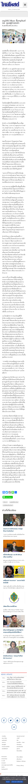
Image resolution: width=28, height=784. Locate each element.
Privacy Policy (20, 765)
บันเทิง (3, 767)
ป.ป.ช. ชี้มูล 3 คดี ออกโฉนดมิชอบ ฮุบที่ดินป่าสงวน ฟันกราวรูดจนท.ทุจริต (15, 678)
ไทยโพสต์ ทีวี (4, 769)
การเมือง (4, 736)
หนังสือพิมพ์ (5, 749)
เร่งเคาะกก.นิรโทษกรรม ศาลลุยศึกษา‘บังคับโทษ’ (13, 530)
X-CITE (3, 761)
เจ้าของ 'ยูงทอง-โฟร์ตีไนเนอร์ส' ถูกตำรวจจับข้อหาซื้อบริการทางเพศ (16, 687)
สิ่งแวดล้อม (19, 751)
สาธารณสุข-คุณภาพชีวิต (7, 765)
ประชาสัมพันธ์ (20, 746)
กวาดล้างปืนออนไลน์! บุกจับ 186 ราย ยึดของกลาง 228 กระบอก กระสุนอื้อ (16, 691)
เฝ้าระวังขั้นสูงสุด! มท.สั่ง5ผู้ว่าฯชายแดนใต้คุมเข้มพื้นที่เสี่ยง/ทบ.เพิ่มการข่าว (13, 632)
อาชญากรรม (4, 759)
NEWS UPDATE (6, 674)
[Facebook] (3, 720)
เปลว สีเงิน (4, 738)
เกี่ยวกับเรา (19, 759)
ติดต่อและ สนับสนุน (21, 761)
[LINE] (14, 727)
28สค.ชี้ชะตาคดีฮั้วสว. (10, 606)
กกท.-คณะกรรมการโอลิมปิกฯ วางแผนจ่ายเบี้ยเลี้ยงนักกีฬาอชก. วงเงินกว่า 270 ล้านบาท (15, 683)
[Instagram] (24, 720)
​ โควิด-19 (5, 502)
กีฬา (18, 740)
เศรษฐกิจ (4, 744)
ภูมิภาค (18, 749)
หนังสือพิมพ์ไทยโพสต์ (8, 505)
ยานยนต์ (3, 763)
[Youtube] (17, 720)
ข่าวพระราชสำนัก (5, 746)
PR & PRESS (20, 757)
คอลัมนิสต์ (4, 740)
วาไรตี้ (18, 738)
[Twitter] (10, 720)
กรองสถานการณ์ (20, 736)
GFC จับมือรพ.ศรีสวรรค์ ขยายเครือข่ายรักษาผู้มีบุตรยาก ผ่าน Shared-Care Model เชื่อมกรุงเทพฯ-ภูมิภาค (16, 696)
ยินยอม (7, 781)
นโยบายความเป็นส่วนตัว (17, 781)
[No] (26, 780)
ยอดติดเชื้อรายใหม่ (14, 502)
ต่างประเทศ (4, 756)
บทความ (4, 742)
